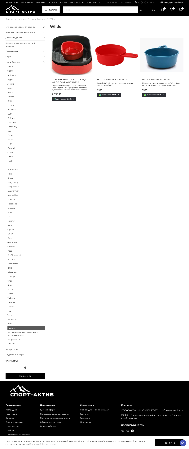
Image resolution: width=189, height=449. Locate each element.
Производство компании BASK (94, 410)
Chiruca (11, 118)
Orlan (10, 234)
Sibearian (11, 272)
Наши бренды (38, 19)
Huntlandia (12, 169)
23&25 (10, 71)
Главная (9, 19)
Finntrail (11, 148)
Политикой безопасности (42, 444)
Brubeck (11, 109)
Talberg (11, 298)
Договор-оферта (47, 410)
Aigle (9, 79)
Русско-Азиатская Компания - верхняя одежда (22, 333)
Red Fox (11, 259)
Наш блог (92, 2)
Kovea (10, 178)
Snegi (10, 281)
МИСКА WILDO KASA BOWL (156, 79)
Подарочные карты (15, 354)
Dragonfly (12, 126)
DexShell (11, 122)
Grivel (10, 152)
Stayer (10, 285)
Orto (9, 238)
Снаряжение (12, 51)
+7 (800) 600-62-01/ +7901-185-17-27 (139, 410)
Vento (10, 315)
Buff (9, 114)
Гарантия (84, 414)
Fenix (10, 139)
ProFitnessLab (14, 255)
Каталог (53, 10)
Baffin (10, 92)
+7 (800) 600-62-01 (147, 2)
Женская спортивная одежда (20, 32)
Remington (13, 263)
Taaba (10, 293)
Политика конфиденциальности (55, 418)
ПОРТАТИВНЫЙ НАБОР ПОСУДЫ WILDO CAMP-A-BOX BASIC (69, 80)
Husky (10, 161)
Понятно (169, 442)
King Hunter (13, 186)
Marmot (11, 221)
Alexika (10, 84)
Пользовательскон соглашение (54, 414)
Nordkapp (12, 204)
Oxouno (11, 246)
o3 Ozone (12, 242)
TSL (9, 311)
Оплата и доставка (57, 2)
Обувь (9, 56)
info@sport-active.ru (172, 410)
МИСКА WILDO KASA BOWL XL (113, 79)
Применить (25, 376)
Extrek (10, 135)
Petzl (9, 251)
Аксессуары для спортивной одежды (20, 44)
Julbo (10, 156)
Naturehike (12, 195)
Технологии (85, 418)
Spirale (10, 289)
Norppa (11, 208)
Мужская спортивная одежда (20, 27)
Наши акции (27, 2)
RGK (9, 268)
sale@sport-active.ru (173, 2)
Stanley (11, 276)
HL (8, 165)
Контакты (41, 2)
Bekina (10, 96)
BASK (10, 66)
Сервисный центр (48, 426)
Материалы (85, 422)
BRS (9, 101)
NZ (8, 216)
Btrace (10, 105)
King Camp (12, 182)
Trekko (10, 306)
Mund (10, 225)
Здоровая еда (14, 339)
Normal (11, 199)
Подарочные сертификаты (18, 434)
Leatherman (13, 191)
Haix (9, 174)
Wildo (12, 328)
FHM (9, 144)
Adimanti (11, 75)
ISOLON (11, 343)
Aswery (11, 88)
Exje (9, 131)
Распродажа (12, 2)
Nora (9, 212)
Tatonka (11, 302)
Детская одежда (14, 37)
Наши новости (76, 2)
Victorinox (12, 319)
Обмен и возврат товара (51, 422)
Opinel (10, 229)
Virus (9, 323)
